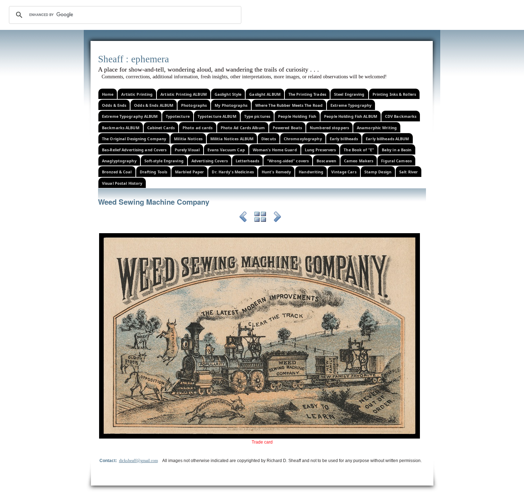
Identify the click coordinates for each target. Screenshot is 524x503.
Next (277, 218)
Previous (243, 218)
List (260, 218)
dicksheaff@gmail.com (138, 460)
